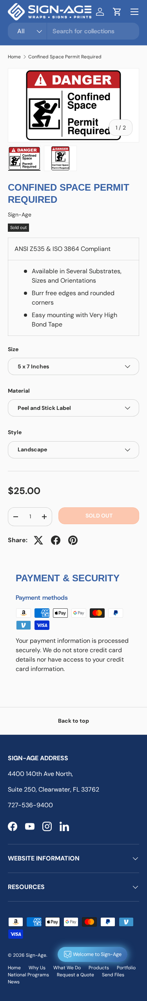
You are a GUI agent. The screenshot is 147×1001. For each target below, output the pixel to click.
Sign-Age (19, 214)
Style (15, 432)
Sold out (99, 515)
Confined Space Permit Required (65, 56)
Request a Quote (75, 975)
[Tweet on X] (38, 540)
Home (14, 56)
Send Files (113, 975)
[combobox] (73, 31)
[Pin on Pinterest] (73, 540)
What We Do (67, 968)
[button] (117, 11)
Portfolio (126, 968)
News (14, 982)
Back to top (73, 720)
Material (19, 390)
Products (99, 968)
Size (13, 349)
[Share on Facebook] (55, 540)
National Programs (28, 975)
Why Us (37, 968)
